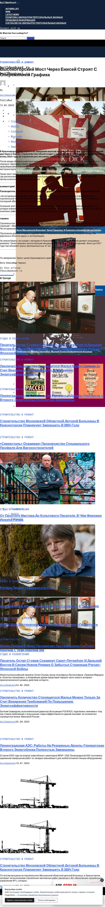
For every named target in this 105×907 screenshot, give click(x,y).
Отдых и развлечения (24, 113)
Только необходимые (46, 900)
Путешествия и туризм (24, 99)
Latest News (12, 14)
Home (8, 11)
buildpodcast (8, 95)
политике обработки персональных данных (38, 895)
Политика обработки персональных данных (34, 17)
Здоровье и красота (23, 86)
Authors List (12, 8)
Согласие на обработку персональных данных (35, 23)
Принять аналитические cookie (19, 900)
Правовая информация (20, 20)
